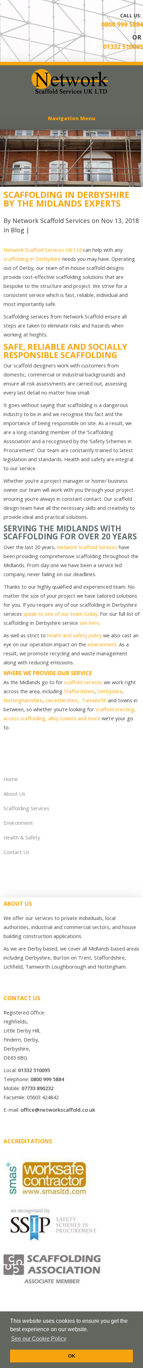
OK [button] (71, 1356)
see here (89, 622)
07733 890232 (37, 1088)
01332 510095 (123, 46)
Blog (17, 230)
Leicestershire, (63, 700)
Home (10, 779)
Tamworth (94, 700)
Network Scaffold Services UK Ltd (42, 249)
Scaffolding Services (26, 808)
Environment (18, 822)
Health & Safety (21, 837)
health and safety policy (74, 635)
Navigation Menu (71, 118)
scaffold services (83, 682)
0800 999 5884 (122, 24)
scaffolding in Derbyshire (32, 258)
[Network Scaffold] (71, 92)
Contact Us (16, 851)
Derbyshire (110, 691)
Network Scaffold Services (51, 220)
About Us (14, 793)
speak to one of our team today (60, 613)
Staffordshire (79, 691)
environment (102, 644)
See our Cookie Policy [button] (38, 1339)
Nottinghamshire (23, 700)
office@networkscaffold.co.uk (57, 1109)
